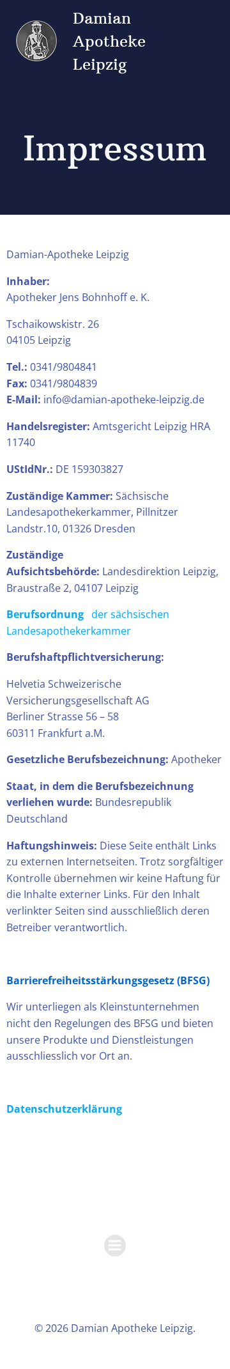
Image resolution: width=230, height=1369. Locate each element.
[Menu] (115, 1246)
